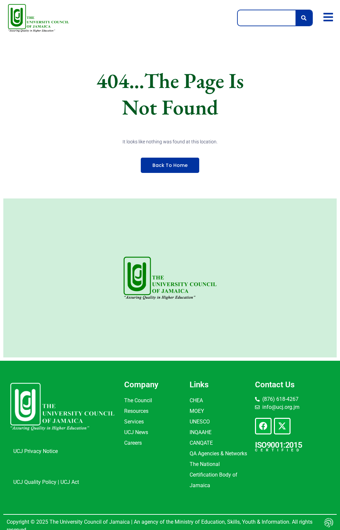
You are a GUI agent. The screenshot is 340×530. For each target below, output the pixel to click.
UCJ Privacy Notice (35, 451)
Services (134, 421)
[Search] (304, 18)
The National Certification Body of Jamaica (213, 475)
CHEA (196, 400)
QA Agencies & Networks (218, 453)
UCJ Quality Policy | (36, 482)
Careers (133, 443)
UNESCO (200, 421)
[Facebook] (263, 426)
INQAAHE (201, 432)
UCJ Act (69, 482)
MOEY (197, 411)
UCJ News (136, 432)
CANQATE (201, 443)
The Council (138, 400)
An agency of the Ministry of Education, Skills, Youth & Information (210, 522)
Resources (136, 411)
